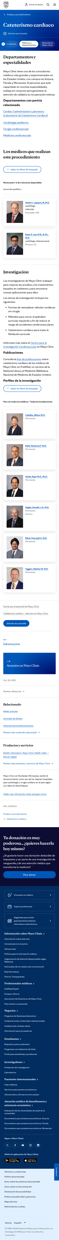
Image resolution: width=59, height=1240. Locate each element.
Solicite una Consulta (17, 33)
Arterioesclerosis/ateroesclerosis (18, 725)
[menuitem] (10, 44)
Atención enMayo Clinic (47, 43)
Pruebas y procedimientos (19, 14)
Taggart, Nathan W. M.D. (36, 568)
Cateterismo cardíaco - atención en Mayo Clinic (25, 613)
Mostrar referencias (12, 691)
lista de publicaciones (29, 359)
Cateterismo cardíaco (28, 24)
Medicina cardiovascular (17, 135)
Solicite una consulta (16, 623)
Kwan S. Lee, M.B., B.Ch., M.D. (37, 236)
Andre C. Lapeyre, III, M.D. (37, 202)
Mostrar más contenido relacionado (20, 732)
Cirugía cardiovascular (16, 128)
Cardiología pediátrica (15, 122)
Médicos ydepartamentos (29, 43)
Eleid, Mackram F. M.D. (36, 445)
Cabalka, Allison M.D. (35, 415)
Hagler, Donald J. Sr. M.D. (37, 507)
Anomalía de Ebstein (13, 718)
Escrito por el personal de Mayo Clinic (21, 606)
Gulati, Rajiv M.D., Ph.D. (36, 476)
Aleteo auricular (10, 711)
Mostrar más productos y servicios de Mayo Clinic (26, 763)
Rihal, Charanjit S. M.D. (36, 538)
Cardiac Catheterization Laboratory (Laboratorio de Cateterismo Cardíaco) (25, 113)
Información (10, 44)
